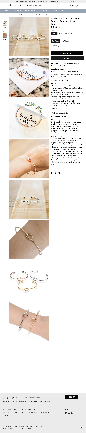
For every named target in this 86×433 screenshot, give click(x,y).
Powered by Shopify (26, 428)
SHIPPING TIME (32, 413)
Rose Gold (68, 33)
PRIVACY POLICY (7, 426)
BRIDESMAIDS (59, 11)
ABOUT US (6, 416)
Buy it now (67, 58)
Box (52, 37)
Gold (54, 33)
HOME (5, 11)
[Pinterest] (72, 413)
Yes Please (55, 41)
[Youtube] (69, 413)
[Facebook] (66, 413)
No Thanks (65, 41)
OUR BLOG (7, 410)
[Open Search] (27, 5)
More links (74, 11)
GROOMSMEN (43, 11)
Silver (60, 33)
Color (52, 30)
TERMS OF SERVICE (18, 426)
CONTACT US (46, 413)
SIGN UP (72, 397)
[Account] (77, 5)
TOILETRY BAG (16, 11)
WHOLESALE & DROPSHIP (13, 413)
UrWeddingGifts (12, 5)
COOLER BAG (30, 11)
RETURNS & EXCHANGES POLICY (27, 410)
